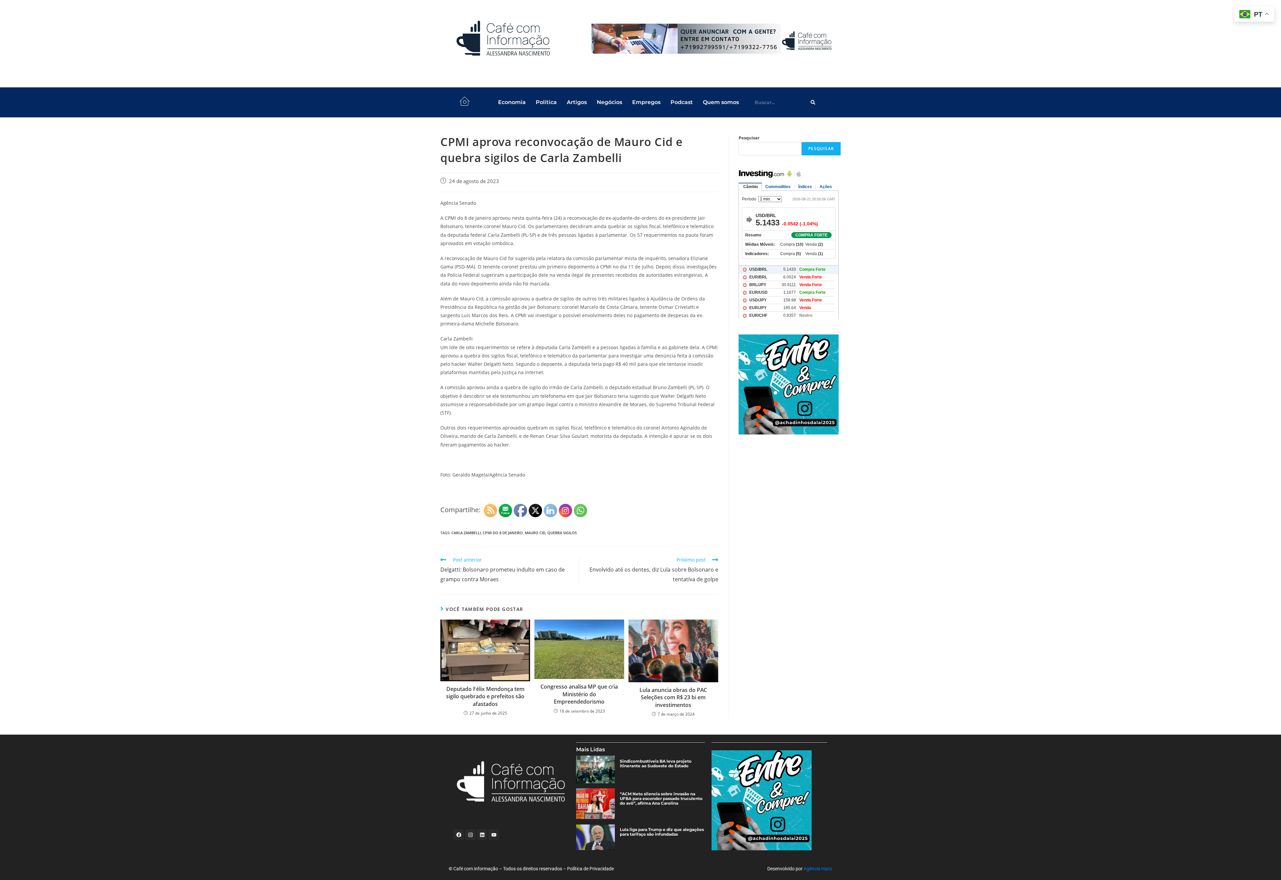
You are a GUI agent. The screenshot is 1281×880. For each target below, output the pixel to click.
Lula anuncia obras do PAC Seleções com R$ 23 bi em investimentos (673, 697)
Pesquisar (749, 138)
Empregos (646, 102)
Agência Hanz (818, 868)
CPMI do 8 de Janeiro (503, 532)
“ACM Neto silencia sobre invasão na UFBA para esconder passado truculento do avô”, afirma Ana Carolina (661, 799)
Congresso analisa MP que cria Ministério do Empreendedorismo (579, 694)
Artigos (577, 102)
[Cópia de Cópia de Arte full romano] (712, 39)
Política (546, 102)
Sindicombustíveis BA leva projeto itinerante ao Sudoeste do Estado (656, 763)
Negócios (609, 102)
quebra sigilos (562, 532)
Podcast (682, 102)
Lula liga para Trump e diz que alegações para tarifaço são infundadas (662, 832)
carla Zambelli (466, 532)
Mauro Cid (535, 532)
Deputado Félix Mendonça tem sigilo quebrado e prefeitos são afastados (485, 696)
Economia (512, 102)
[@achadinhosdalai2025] (790, 384)
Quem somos (721, 102)
